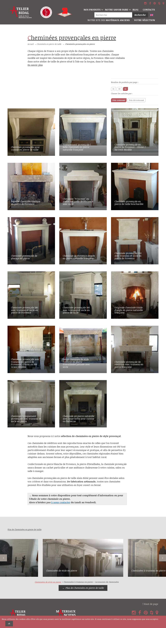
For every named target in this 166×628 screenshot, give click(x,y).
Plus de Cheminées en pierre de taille (85, 587)
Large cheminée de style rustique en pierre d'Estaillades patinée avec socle (76, 363)
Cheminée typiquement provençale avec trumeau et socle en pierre (26, 418)
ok (9, 623)
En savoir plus (35, 65)
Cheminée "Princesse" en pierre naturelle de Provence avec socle (78, 201)
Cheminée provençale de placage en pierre (24, 257)
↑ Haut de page (150, 603)
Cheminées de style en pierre (61, 570)
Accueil (31, 44)
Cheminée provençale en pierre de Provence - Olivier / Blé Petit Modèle (130, 147)
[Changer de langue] (152, 15)
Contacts (149, 9)
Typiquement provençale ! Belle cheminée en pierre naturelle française (77, 147)
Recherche (140, 14)
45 (125, 89)
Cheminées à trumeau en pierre (148, 570)
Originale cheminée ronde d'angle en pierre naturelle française (129, 310)
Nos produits (92, 9)
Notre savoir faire (116, 9)
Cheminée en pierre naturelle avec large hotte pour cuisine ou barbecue (78, 418)
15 (113, 89)
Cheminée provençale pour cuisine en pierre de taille (25, 148)
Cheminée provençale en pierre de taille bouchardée (129, 202)
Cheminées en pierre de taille (49, 44)
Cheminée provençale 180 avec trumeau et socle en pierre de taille (76, 310)
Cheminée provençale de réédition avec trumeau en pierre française (129, 364)
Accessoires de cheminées (107, 582)
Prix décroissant (136, 100)
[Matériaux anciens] (78, 614)
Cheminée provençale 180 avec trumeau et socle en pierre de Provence (24, 310)
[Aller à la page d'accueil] (21, 12)
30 (119, 89)
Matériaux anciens (109, 20)
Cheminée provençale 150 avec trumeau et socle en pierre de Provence (128, 256)
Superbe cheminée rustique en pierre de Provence (25, 202)
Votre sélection (144, 20)
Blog (135, 9)
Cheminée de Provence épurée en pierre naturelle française (79, 257)
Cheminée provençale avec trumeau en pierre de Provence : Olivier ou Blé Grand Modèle (25, 363)
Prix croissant (119, 100)
